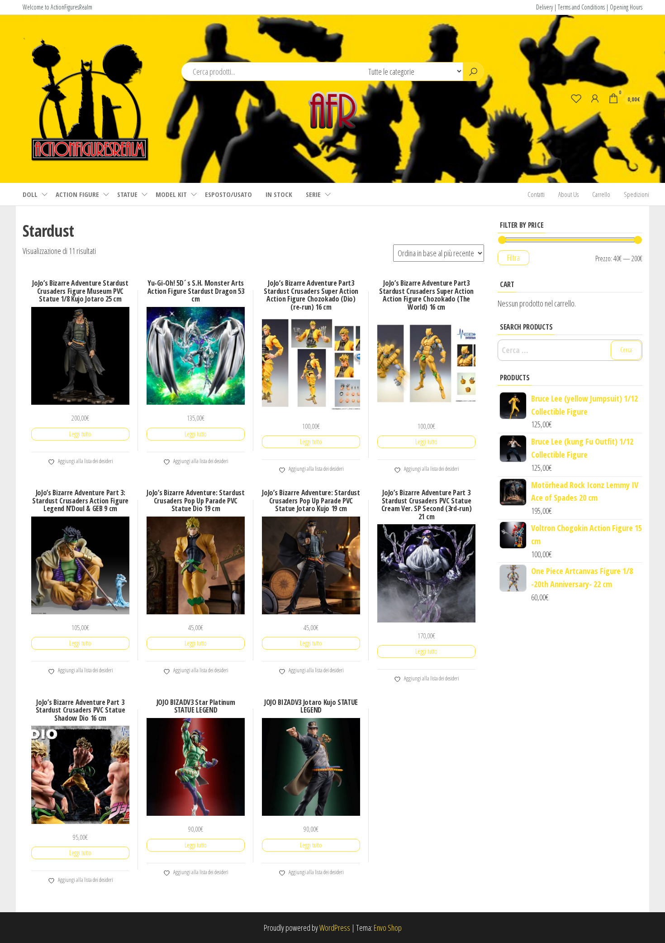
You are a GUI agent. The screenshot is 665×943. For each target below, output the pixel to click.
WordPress (334, 927)
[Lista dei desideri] (576, 98)
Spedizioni (636, 194)
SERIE (313, 194)
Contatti (536, 194)
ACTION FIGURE (77, 194)
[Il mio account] (595, 98)
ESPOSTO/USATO (228, 194)
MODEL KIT (171, 194)
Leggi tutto (80, 434)
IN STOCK (279, 194)
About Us (568, 194)
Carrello (601, 194)
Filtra (513, 257)
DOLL (30, 194)
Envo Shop (388, 927)
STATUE (127, 194)
